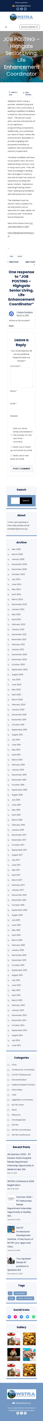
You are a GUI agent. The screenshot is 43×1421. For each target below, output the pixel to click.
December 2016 (19, 895)
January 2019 (18, 769)
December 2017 (19, 835)
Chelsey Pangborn (25, 312)
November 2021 (19, 639)
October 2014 (18, 1025)
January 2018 (18, 829)
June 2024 (16, 584)
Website (14, 416)
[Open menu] (5, 27)
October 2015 (18, 965)
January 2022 (18, 629)
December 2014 (19, 1015)
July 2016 (16, 920)
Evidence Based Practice (23, 1084)
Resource (16, 1114)
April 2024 (16, 594)
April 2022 (16, 619)
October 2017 (18, 845)
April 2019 (16, 754)
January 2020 (18, 709)
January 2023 (18, 609)
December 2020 (19, 654)
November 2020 (19, 659)
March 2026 (17, 554)
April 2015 (16, 995)
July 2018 (16, 799)
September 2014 (19, 1030)
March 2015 (17, 1000)
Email (13, 403)
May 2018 (16, 809)
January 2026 (18, 559)
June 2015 (16, 985)
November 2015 (19, 960)
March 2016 (17, 940)
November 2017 (19, 840)
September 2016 (19, 910)
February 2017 (18, 885)
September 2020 (20, 669)
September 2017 (19, 850)
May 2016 (16, 930)
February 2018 (18, 824)
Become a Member (28, 27)
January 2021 (18, 649)
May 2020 (16, 689)
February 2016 (18, 945)
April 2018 (16, 814)
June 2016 (16, 925)
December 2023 (19, 604)
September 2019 (19, 729)
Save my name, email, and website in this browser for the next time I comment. (22, 435)
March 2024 (17, 599)
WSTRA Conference (21, 1134)
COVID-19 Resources (21, 1074)
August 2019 (17, 734)
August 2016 (17, 915)
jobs (11, 1298)
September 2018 (19, 789)
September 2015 (19, 970)
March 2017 (17, 880)
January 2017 (18, 890)
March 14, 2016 (23, 315)
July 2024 (16, 579)
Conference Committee (23, 1069)
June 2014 (16, 1045)
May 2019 (16, 749)
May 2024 (16, 589)
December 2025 (19, 564)
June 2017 (16, 865)
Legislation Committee (22, 1099)
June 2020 (16, 684)
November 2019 (19, 719)
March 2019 (17, 759)
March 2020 (17, 699)
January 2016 (18, 950)
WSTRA (15, 1124)
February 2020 (18, 704)
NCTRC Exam (18, 1104)
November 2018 (19, 779)
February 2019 (18, 764)
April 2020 (16, 694)
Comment (15, 366)
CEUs (14, 1064)
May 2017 (16, 870)
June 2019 (16, 744)
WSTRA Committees (21, 1129)
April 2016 (16, 935)
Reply (11, 325)
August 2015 (17, 975)
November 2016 (19, 900)
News (20, 256)
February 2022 (18, 624)
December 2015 (19, 955)
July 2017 (16, 860)
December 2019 (19, 714)
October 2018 (18, 784)
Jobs (11, 256)
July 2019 (16, 739)
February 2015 (18, 1005)
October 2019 (18, 724)
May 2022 (16, 614)
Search (26, 500)
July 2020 (16, 679)
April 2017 (16, 875)
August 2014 (17, 1035)
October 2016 (18, 905)
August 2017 (17, 855)
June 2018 (16, 804)
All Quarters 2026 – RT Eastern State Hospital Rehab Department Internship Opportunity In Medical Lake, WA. (20, 1162)
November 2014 (19, 1020)
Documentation (19, 1079)
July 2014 (16, 1040)
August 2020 (17, 674)
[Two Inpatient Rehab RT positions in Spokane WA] (11, 1261)
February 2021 (18, 644)
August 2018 (17, 794)
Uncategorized (19, 1119)
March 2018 (17, 819)
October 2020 (18, 664)
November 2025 (19, 569)
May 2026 (16, 549)
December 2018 (19, 774)
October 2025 (18, 574)
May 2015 (16, 990)
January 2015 (18, 1010)
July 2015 (16, 980)
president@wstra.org (23, 6)
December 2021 (19, 634)
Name (13, 391)
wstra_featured (25, 1298)
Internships (17, 1089)
